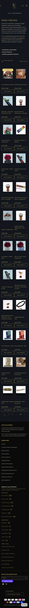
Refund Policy (5, 450)
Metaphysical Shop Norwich (9, 470)
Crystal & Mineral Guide (8, 546)
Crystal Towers (7, 502)
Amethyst (5, 523)
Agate (4, 540)
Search (3, 444)
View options (8, 91)
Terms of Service (5, 457)
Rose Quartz (5, 526)
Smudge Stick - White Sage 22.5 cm (19, 402)
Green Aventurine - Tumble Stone (6, 141)
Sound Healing (5, 564)
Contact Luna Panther (7, 567)
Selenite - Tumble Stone (7, 229)
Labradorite (5, 533)
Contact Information (7, 463)
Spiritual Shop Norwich (7, 473)
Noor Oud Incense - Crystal (6, 373)
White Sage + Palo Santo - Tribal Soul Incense (7, 112)
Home (9, 13)
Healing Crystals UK (6, 477)
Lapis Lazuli (5, 537)
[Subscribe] (26, 577)
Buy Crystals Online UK (8, 553)
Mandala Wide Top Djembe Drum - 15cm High (20, 112)
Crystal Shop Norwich (7, 467)
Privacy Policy (5, 454)
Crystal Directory (6, 38)
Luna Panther (11, 605)
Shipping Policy (5, 460)
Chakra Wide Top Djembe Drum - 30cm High (7, 198)
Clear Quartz (6, 530)
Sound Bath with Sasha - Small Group (20, 373)
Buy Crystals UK (5, 480)
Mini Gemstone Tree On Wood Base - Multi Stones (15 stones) (20, 287)
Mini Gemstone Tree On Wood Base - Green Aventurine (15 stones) (7, 317)
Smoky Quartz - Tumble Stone (7, 169)
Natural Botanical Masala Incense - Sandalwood (20, 198)
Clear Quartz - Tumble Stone (6, 257)
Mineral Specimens (8, 516)
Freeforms (5, 513)
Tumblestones (6, 509)
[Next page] (24, 414)
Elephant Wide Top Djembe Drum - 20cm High (19, 228)
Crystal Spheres (7, 506)
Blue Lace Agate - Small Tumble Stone (20, 257)
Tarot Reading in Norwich (7, 84)
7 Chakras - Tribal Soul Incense (7, 287)
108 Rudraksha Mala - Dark (19, 318)
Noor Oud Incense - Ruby (20, 346)
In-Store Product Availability (9, 447)
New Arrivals (6, 499)
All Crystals (6, 495)
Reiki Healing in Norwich (20, 84)
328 (21, 414)
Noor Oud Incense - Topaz (7, 346)
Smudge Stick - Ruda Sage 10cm (7, 402)
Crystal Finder (5, 550)
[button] (2, 5)
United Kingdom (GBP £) (14, 594)
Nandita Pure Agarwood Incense (20, 169)
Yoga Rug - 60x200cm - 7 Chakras (20, 141)
